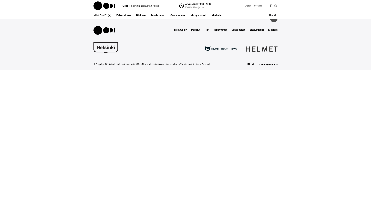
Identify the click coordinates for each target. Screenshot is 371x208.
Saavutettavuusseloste (168, 64)
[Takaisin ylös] (274, 18)
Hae (271, 15)
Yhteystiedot (198, 15)
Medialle (217, 15)
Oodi (104, 5)
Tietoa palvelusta (149, 64)
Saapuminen (177, 15)
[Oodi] (104, 30)
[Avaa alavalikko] (109, 15)
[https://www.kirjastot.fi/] (221, 48)
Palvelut (121, 15)
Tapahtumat (158, 15)
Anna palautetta (269, 64)
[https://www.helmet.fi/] (262, 48)
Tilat (138, 15)
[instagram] (276, 6)
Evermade (206, 64)
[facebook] (271, 6)
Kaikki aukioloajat (193, 7)
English (248, 5)
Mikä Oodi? (100, 15)
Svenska (258, 5)
